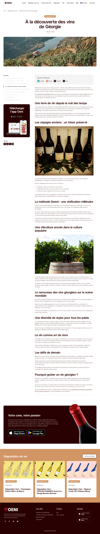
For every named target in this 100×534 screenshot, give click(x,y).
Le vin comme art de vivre (11, 94)
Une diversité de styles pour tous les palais (14, 91)
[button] (84, 3)
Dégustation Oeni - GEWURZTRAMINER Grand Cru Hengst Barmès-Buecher (49, 491)
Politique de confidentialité (42, 512)
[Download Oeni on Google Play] (20, 117)
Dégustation (57, 3)
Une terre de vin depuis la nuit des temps (14, 78)
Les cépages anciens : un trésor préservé (14, 81)
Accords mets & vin (46, 3)
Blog (77, 3)
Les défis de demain (9, 97)
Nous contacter (60, 515)
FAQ (63, 3)
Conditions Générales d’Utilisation (44, 515)
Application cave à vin (33, 3)
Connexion (92, 3)
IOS (80, 94)
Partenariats (39, 519)
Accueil (24, 3)
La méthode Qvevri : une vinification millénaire (15, 83)
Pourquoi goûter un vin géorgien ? (12, 100)
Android (85, 94)
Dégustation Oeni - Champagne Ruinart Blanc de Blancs (18, 490)
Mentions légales (40, 517)
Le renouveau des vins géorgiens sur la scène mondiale (17, 89)
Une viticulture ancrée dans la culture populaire (15, 86)
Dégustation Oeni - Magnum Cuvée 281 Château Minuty (79, 490)
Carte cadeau (70, 3)
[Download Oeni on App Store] (13, 117)
